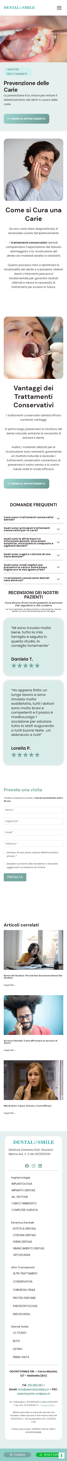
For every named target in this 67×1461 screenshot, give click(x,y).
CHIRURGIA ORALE (24, 1290)
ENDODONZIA (21, 1314)
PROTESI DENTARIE (24, 1298)
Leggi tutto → (10, 985)
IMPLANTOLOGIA (22, 1184)
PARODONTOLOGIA (25, 1306)
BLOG (16, 1341)
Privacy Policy (48, 1405)
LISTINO (17, 1349)
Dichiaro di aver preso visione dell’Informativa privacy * (32, 854)
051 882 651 (35, 1385)
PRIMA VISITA (21, 1357)
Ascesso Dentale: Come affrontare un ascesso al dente (30, 1042)
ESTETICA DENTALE (24, 1229)
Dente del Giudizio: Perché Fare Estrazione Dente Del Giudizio (33, 976)
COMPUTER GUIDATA (25, 1210)
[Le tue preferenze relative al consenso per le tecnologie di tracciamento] (62, 1456)
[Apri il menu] (59, 7)
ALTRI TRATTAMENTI (25, 1273)
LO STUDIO (19, 1333)
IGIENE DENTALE (22, 1242)
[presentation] (33, 950)
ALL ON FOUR (20, 1197)
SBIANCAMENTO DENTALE (28, 1248)
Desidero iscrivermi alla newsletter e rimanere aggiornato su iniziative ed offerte (32, 865)
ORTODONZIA (21, 1255)
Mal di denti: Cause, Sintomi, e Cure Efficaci (27, 1106)
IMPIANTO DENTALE (23, 1190)
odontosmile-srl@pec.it (33, 1393)
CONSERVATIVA (22, 1281)
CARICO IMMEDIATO (24, 1203)
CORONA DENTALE (24, 1235)
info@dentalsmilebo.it (33, 1389)
